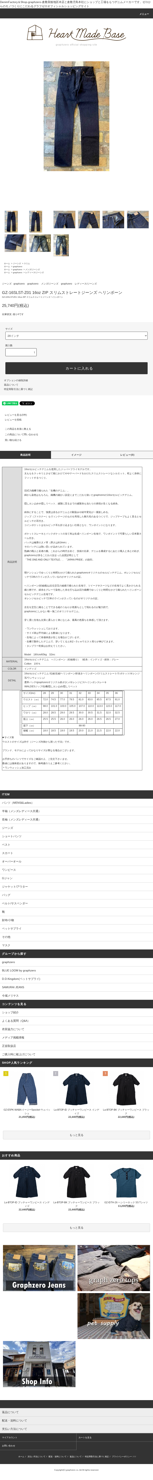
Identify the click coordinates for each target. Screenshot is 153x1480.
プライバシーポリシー (122, 1456)
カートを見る (85, 1437)
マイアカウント (9, 1437)
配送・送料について (58, 1456)
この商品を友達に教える (18, 429)
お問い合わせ (8, 1445)
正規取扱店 (9, 1046)
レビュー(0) (127, 454)
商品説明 (25, 454)
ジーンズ (17, 263)
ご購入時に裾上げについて (18, 1054)
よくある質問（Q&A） (16, 1020)
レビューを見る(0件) (16, 415)
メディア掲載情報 (13, 1037)
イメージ (76, 454)
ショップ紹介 (10, 1012)
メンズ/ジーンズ (32, 269)
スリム (27, 263)
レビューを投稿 (13, 419)
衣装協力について (13, 1029)
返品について (11, 384)
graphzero (17, 266)
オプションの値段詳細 (16, 380)
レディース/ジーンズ (34, 272)
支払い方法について (36, 1456)
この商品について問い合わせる (21, 434)
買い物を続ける (13, 440)
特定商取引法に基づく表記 (18, 389)
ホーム (7, 263)
